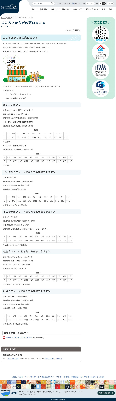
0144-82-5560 (12, 358)
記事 (9, 18)
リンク (59, 377)
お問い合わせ (17, 377)
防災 (103, 9)
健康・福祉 (43, 9)
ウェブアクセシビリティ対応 (92, 377)
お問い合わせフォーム (53, 358)
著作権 (66, 377)
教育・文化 (54, 9)
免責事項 (74, 377)
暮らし (33, 9)
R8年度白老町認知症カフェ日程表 (25, 337)
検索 (52, 3)
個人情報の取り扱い (46, 377)
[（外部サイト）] (100, 34)
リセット (110, 4)
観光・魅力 (66, 9)
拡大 (92, 4)
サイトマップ (30, 377)
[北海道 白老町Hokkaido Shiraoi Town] (9, 6)
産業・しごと (77, 9)
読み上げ (77, 3)
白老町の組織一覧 (106, 393)
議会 (110, 9)
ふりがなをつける (64, 3)
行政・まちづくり (92, 9)
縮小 (88, 4)
